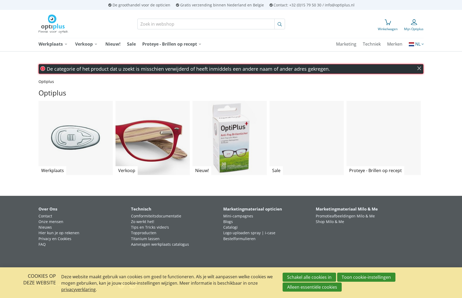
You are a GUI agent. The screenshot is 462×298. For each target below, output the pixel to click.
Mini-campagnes (238, 215)
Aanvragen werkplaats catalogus (160, 244)
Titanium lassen (145, 238)
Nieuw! (113, 44)
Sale (131, 44)
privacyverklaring (78, 289)
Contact (45, 215)
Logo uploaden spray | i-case (249, 232)
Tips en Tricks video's (150, 227)
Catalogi (230, 227)
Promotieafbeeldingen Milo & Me (345, 215)
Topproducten (143, 232)
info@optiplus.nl (340, 4)
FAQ (42, 244)
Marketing (346, 44)
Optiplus (46, 81)
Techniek (372, 44)
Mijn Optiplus (414, 29)
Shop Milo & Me (330, 221)
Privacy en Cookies (54, 238)
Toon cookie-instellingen (366, 277)
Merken (394, 44)
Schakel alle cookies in (309, 277)
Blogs (228, 221)
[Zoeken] (279, 24)
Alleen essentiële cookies (312, 287)
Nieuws (45, 227)
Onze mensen (50, 221)
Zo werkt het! (142, 221)
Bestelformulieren (239, 238)
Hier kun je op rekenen (58, 232)
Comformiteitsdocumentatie (156, 215)
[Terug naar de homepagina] (72, 24)
